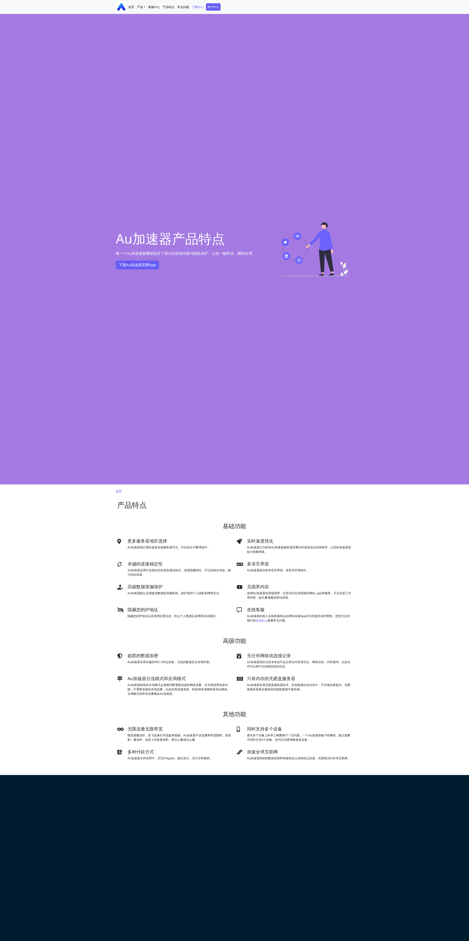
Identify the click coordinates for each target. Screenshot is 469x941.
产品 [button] (140, 7)
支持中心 (261, 620)
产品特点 (168, 7)
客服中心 (154, 7)
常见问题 (183, 7)
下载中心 (198, 7)
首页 (131, 7)
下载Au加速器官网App (137, 264)
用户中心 (213, 7)
